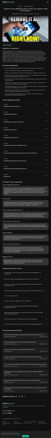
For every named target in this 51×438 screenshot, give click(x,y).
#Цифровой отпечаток (17, 13)
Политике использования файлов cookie (30, 422)
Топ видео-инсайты (28, 6)
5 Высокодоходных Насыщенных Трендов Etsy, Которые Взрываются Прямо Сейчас (23, 334)
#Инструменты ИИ (8, 351)
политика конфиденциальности (18, 422)
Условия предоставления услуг (6, 423)
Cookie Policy (17, 433)
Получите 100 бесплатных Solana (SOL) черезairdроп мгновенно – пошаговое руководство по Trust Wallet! (25, 388)
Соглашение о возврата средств (42, 422)
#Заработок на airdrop (9, 382)
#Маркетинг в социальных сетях (11, 343)
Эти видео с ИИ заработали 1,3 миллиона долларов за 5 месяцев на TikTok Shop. (23, 356)
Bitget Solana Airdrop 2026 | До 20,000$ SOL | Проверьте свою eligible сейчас (22, 380)
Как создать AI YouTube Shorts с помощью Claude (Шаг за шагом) (19, 349)
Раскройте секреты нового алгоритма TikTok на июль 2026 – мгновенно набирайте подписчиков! (23, 372)
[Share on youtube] (10, 413)
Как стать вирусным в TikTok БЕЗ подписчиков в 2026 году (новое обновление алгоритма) (25, 364)
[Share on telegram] (8, 413)
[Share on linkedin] (5, 413)
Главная (20, 6)
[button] (25, 29)
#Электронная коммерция (9, 336)
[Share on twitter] (3, 413)
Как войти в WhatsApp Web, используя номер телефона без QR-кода (20, 342)
